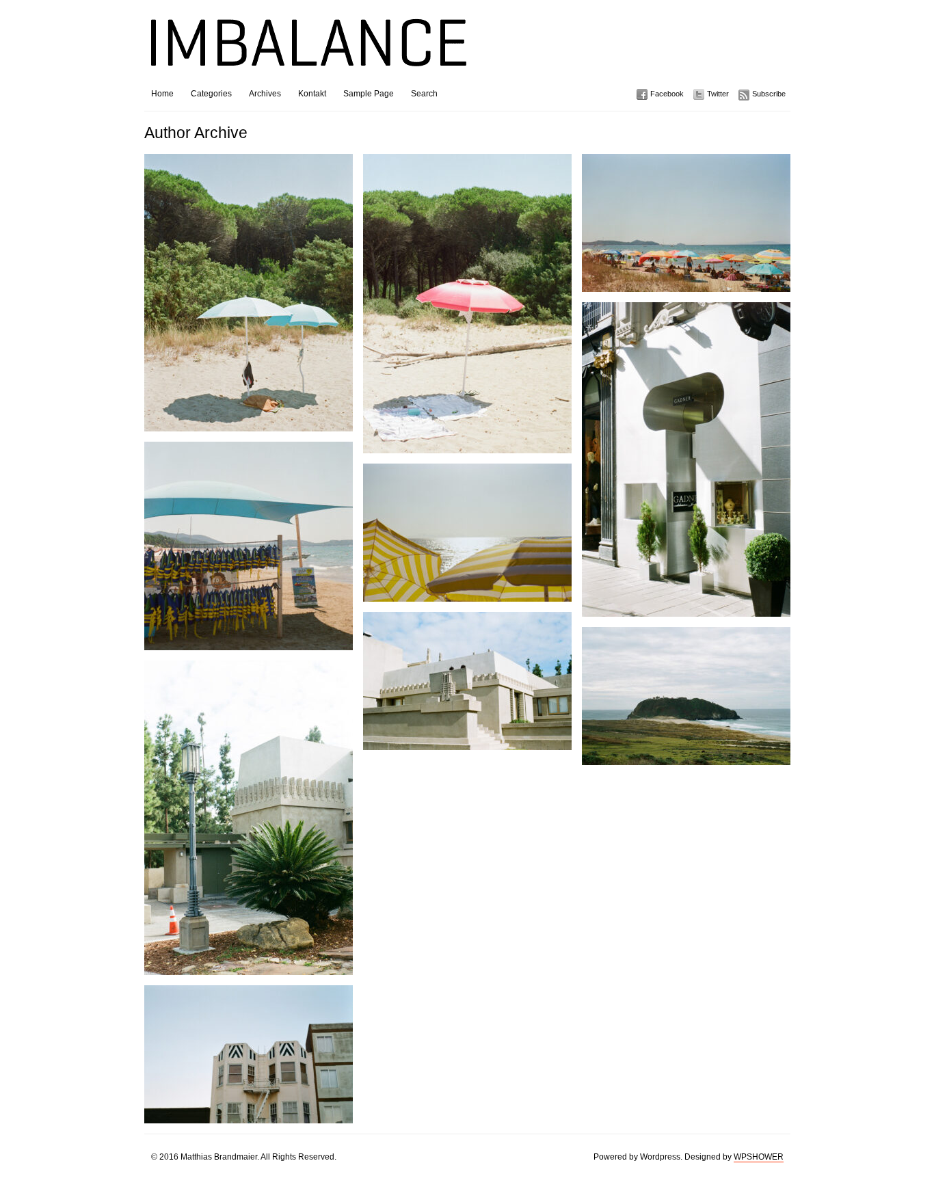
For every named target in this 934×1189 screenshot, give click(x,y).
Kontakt (312, 93)
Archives (265, 93)
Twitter (718, 94)
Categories (211, 93)
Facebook (667, 94)
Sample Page (368, 93)
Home (162, 93)
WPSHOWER (759, 1157)
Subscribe (769, 94)
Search (424, 93)
